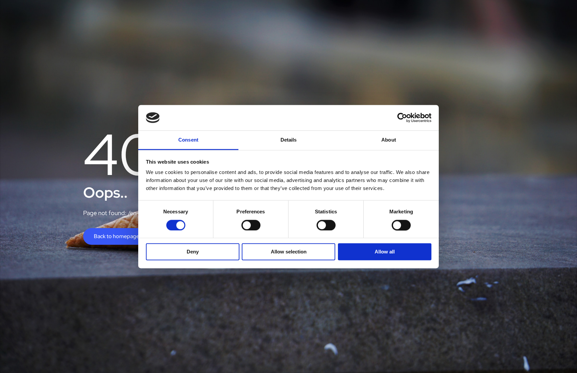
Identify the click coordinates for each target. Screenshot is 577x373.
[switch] (250, 225)
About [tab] (388, 140)
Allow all (385, 252)
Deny (193, 252)
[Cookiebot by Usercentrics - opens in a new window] (402, 118)
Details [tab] (288, 140)
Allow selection (289, 252)
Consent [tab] (188, 140)
